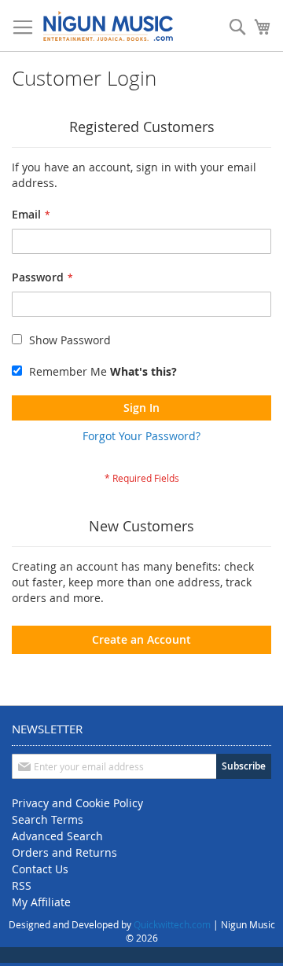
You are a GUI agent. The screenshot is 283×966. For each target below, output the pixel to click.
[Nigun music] (108, 26)
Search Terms (47, 819)
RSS (21, 885)
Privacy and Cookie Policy (77, 802)
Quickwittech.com (172, 924)
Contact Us (40, 868)
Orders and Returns (64, 852)
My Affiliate (41, 901)
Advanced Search (57, 835)
